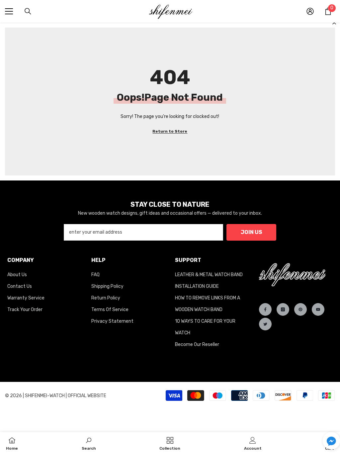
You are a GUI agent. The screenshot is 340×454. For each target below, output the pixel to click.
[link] (89, 443)
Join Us (251, 232)
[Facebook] (265, 309)
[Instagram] (283, 309)
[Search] (28, 11)
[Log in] (310, 11)
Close (334, 22)
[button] (331, 440)
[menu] (9, 11)
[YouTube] (318, 309)
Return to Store (169, 131)
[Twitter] (265, 324)
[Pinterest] (300, 309)
